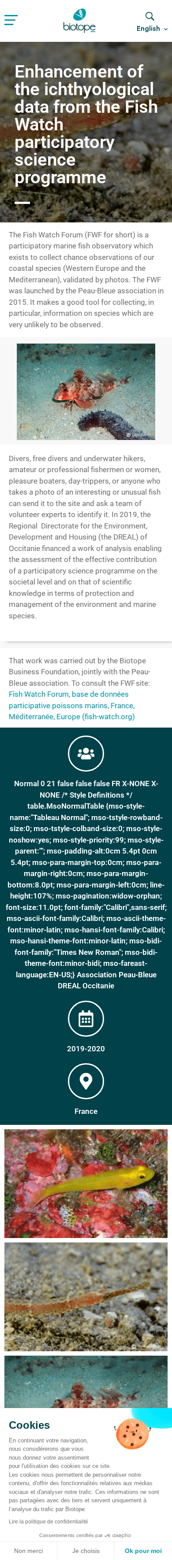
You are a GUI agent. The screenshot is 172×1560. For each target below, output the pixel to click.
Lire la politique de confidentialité (48, 1522)
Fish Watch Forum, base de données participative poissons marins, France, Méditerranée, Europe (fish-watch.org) (72, 705)
